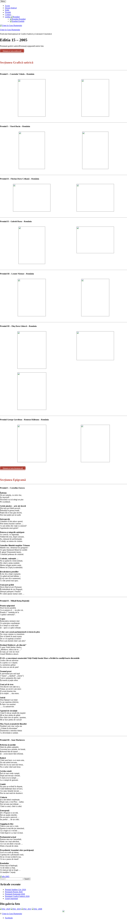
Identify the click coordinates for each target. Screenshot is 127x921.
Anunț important (11, 898)
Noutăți (8, 12)
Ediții (7, 10)
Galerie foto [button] (39, 46)
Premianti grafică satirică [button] (9, 46)
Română (22, 19)
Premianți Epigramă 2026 (15, 894)
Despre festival (11, 8)
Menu (3, 1)
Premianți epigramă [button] (26, 46)
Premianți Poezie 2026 (14, 892)
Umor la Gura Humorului (10, 30)
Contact (8, 15)
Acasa (7, 6)
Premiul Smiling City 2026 (15, 890)
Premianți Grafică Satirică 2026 (17, 896)
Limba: (8, 17)
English (21, 21)
